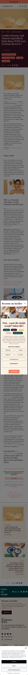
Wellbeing (6, 330)
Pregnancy (21, 330)
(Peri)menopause (18, 333)
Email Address (14, 363)
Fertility (14, 330)
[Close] (25, 303)
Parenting (8, 333)
